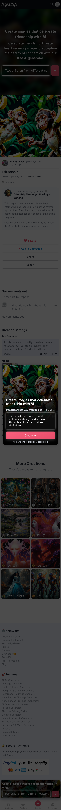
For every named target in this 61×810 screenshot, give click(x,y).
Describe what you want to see (24, 409)
